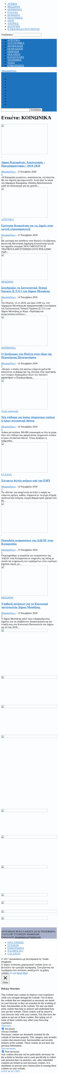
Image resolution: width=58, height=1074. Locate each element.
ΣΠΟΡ (10, 20)
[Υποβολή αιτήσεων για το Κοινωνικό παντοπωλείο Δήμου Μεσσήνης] (24, 595)
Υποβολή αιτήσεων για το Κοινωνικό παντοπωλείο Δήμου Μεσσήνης (24, 605)
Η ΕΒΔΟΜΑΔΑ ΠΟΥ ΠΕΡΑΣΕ (23, 29)
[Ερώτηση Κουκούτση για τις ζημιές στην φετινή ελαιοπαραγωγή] (24, 216)
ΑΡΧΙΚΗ (12, 3)
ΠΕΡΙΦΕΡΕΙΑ (14, 9)
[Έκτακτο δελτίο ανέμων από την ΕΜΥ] (24, 471)
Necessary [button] (6, 1025)
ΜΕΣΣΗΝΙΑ (13, 6)
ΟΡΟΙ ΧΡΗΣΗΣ (15, 942)
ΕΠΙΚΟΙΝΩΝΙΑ (15, 65)
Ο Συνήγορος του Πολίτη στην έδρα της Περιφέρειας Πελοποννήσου (26, 355)
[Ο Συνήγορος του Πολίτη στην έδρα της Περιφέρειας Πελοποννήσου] (24, 345)
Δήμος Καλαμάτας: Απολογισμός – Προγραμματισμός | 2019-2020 (23, 164)
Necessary (10, 1028)
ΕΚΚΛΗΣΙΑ (13, 54)
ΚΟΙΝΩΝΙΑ (13, 15)
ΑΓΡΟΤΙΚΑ (13, 40)
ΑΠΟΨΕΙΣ (13, 23)
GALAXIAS (13, 953)
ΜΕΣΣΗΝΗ (7, 281)
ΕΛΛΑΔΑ (12, 12)
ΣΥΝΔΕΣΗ (13, 945)
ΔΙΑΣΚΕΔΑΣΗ (15, 46)
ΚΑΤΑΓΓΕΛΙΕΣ (15, 57)
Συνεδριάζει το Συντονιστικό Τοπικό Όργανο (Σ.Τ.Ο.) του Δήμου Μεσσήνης (25, 289)
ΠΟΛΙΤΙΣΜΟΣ (15, 18)
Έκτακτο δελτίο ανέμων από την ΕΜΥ (25, 480)
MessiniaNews (8, 171)
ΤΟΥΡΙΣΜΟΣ (14, 60)
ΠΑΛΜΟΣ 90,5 (15, 951)
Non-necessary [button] (8, 1048)
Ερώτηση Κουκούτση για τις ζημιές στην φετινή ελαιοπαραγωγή (27, 227)
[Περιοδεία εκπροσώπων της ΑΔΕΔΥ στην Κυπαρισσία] (24, 531)
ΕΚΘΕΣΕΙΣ (13, 51)
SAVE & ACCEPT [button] (10, 1071)
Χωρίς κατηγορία (9, 411)
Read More (22, 973)
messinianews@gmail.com (28, 937)
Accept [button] (12, 973)
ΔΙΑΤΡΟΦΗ (13, 26)
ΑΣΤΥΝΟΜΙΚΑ (15, 43)
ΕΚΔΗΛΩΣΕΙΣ (15, 48)
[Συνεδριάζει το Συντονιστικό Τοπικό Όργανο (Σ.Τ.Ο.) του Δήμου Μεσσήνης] (24, 279)
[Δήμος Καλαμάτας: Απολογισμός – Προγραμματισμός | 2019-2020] (24, 153)
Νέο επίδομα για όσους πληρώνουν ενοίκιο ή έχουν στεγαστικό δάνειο (28, 419)
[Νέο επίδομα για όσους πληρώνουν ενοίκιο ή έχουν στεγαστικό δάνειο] (24, 408)
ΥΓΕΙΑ (11, 62)
